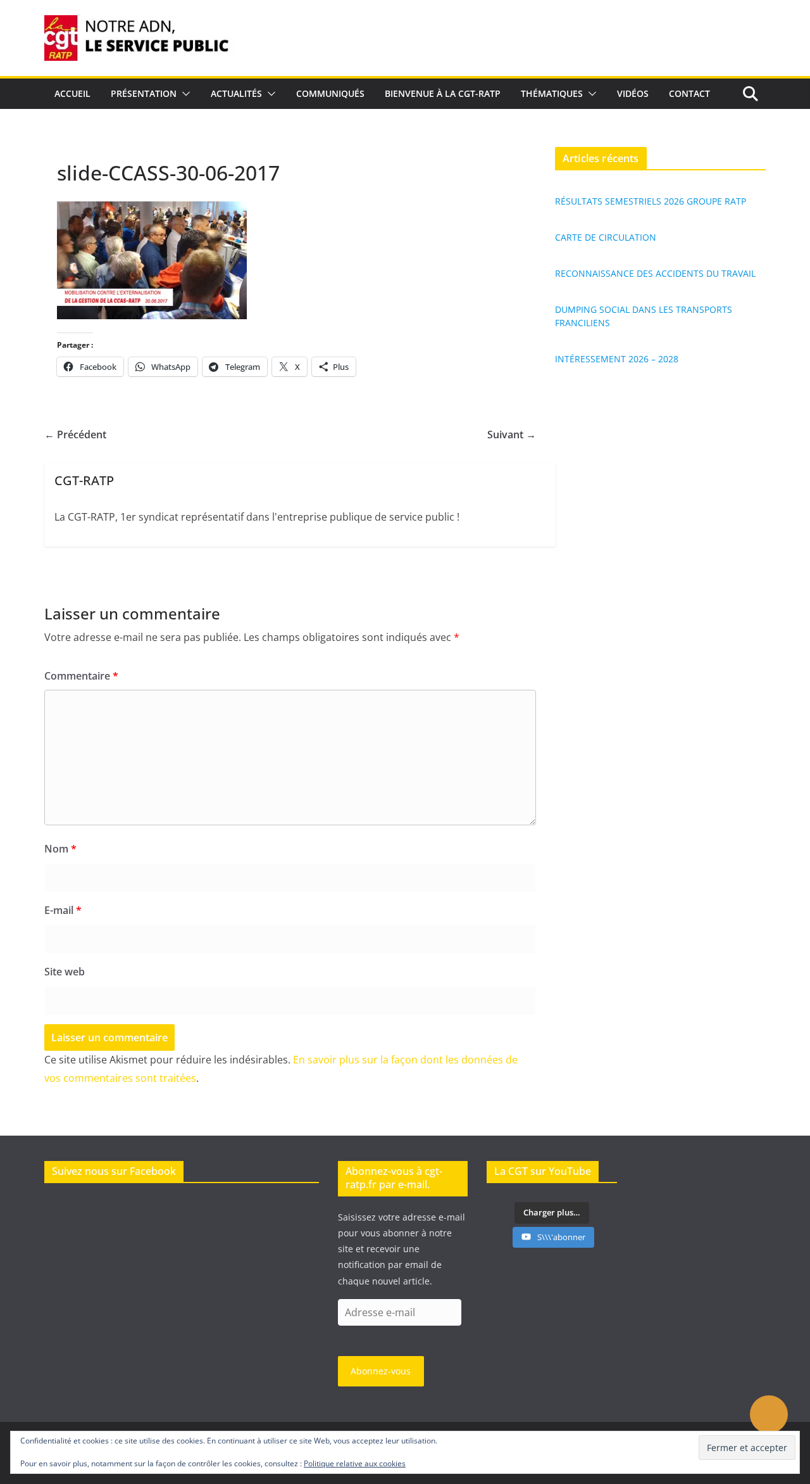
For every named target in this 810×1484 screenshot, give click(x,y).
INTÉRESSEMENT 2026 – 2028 (616, 359)
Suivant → (511, 434)
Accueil (72, 93)
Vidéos (633, 93)
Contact (689, 93)
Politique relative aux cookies (355, 1463)
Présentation (144, 93)
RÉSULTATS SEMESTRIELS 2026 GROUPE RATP (650, 201)
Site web (64, 972)
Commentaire (81, 676)
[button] (183, 94)
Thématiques (552, 93)
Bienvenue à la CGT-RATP (443, 93)
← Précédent (75, 434)
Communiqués (330, 93)
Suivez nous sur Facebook (114, 1171)
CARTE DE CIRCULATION (605, 237)
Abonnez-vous (381, 1371)
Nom (60, 849)
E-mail (63, 910)
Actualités (236, 93)
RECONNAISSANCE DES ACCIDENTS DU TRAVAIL (655, 273)
